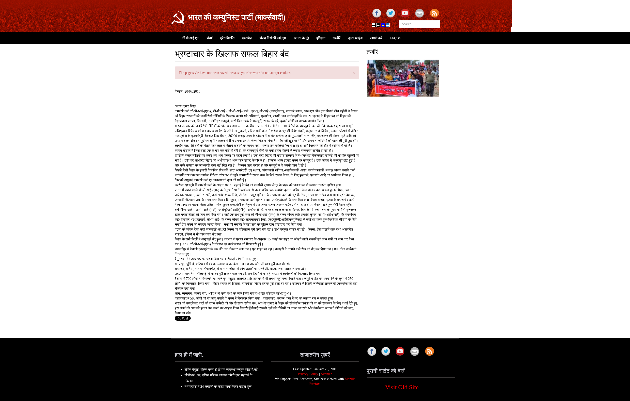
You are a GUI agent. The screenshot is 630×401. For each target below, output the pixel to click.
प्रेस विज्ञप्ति (227, 38)
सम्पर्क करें (376, 38)
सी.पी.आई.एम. (190, 38)
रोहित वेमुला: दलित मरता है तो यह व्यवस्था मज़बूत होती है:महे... (223, 369)
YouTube (405, 14)
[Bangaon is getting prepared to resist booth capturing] (403, 78)
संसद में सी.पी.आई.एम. (273, 38)
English (395, 38)
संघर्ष (210, 38)
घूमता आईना (355, 38)
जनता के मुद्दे (301, 38)
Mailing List (420, 14)
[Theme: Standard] (388, 25)
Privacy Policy (308, 374)
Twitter (390, 14)
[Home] (178, 17)
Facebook (376, 14)
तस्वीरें (336, 38)
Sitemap (326, 374)
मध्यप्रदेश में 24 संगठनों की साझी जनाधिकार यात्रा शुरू (218, 386)
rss (435, 14)
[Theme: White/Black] (378, 25)
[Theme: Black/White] (374, 25)
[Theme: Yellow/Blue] (383, 25)
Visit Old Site (402, 387)
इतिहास (320, 38)
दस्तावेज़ (247, 38)
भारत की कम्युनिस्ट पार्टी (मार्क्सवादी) (236, 17)
